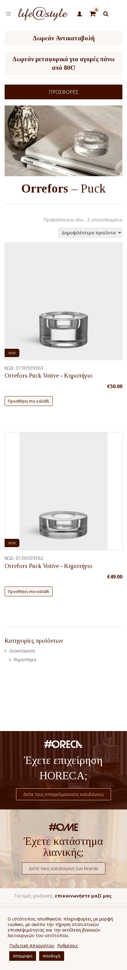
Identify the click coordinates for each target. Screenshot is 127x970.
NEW (12, 353)
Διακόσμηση (22, 650)
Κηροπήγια (25, 659)
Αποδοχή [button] (51, 956)
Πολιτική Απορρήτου (31, 945)
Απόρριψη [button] (22, 956)
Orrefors (44, 188)
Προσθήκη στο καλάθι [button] (28, 401)
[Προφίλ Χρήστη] (79, 14)
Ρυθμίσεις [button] (67, 945)
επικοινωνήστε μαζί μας (83, 896)
